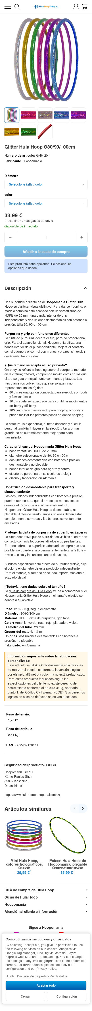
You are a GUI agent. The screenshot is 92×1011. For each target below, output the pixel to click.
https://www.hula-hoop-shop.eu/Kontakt (32, 794)
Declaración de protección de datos (42, 976)
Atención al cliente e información (31, 911)
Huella (10, 976)
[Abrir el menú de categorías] (7, 6)
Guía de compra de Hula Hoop (29, 890)
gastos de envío (42, 220)
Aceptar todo (46, 985)
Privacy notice (46, 968)
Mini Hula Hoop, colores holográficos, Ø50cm (24, 864)
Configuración (66, 996)
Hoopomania (15, 904)
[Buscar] (17, 7)
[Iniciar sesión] (76, 6)
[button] (11, 115)
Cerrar (25, 996)
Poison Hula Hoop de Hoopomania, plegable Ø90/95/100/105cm (67, 864)
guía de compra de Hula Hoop (30, 590)
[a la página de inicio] (46, 6)
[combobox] (46, 184)
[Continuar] (83, 808)
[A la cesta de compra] (84, 6)
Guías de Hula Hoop (21, 897)
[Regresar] (74, 808)
